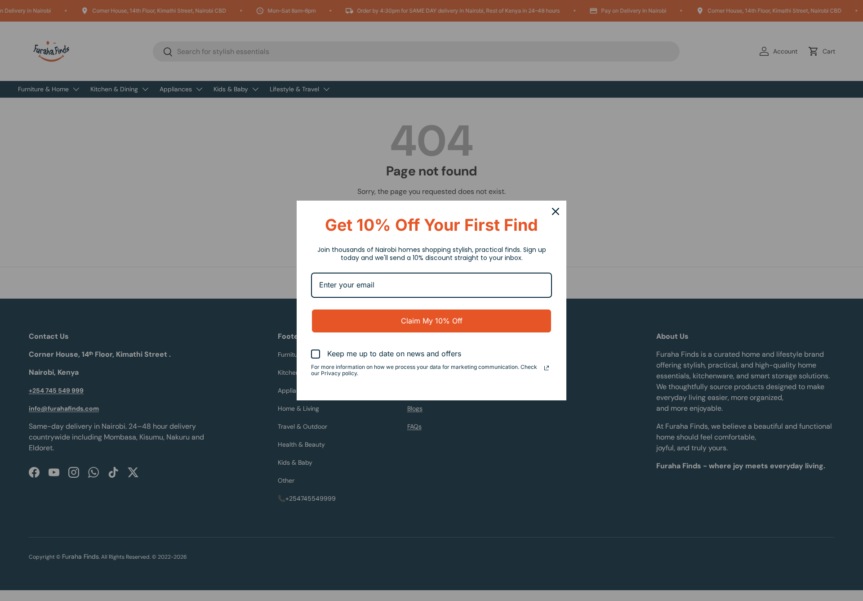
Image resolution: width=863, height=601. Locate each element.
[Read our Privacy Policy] (546, 368)
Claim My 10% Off (432, 320)
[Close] (555, 211)
